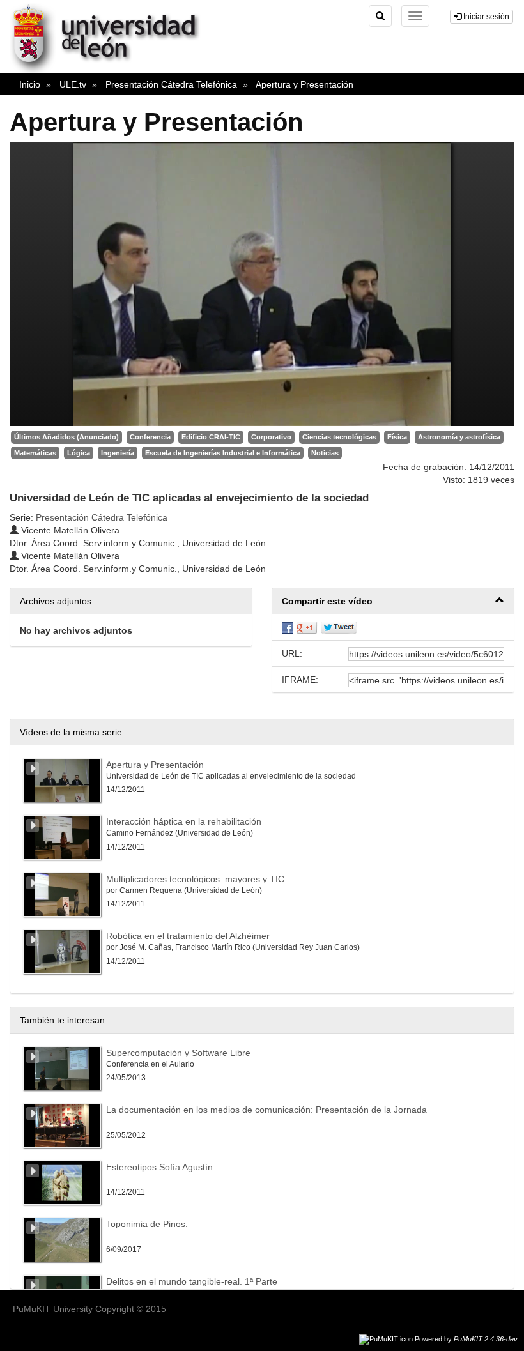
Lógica (78, 453)
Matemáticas (35, 453)
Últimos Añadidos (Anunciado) (66, 437)
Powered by (466, 1339)
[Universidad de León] (111, 71)
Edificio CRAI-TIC (210, 437)
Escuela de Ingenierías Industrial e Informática (222, 453)
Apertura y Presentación (304, 84)
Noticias (325, 453)
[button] (393, 601)
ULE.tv (72, 84)
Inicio (29, 84)
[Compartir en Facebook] (287, 627)
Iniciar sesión (485, 16)
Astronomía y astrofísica (459, 437)
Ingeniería (117, 453)
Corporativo (271, 437)
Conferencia (150, 437)
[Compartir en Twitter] (338, 627)
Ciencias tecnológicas (339, 437)
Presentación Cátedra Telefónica (171, 84)
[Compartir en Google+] (307, 627)
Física (397, 437)
